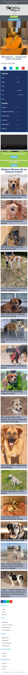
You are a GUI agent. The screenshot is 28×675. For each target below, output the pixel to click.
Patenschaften (5, 640)
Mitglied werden (5, 637)
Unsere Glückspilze (6, 630)
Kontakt (3, 609)
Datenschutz (4, 663)
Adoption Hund (5, 622)
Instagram (4, 655)
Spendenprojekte (5, 645)
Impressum (4, 666)
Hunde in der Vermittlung (7, 624)
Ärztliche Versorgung (6, 643)
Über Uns (4, 612)
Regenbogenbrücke (6, 627)
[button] (14, 13)
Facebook (4, 653)
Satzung (3, 668)
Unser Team (4, 614)
